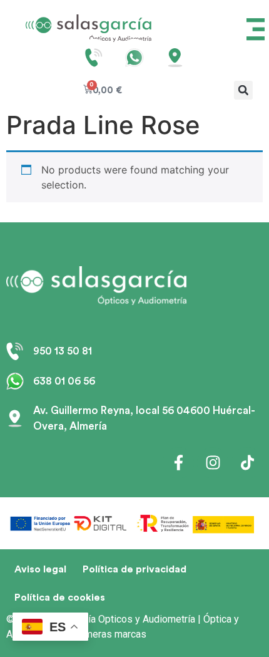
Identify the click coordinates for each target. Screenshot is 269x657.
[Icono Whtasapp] (134, 57)
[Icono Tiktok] (247, 463)
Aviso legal (40, 569)
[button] (243, 90)
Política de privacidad (134, 569)
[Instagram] (212, 463)
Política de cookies (59, 597)
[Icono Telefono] (94, 57)
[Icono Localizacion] (175, 57)
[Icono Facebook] (178, 463)
